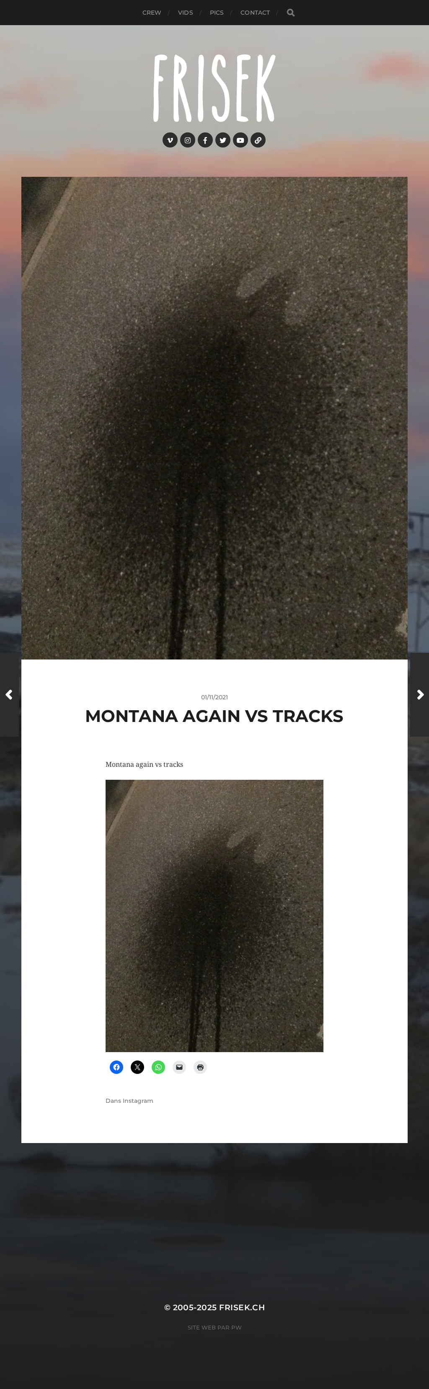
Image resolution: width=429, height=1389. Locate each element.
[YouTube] (240, 139)
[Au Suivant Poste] (419, 695)
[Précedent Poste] (9, 695)
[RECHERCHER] (291, 13)
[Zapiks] (258, 139)
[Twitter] (222, 139)
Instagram (138, 1100)
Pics (217, 12)
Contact (255, 12)
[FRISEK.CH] (215, 88)
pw (236, 1327)
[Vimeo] (170, 139)
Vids (185, 12)
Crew (152, 12)
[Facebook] (205, 139)
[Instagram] (187, 139)
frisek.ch (242, 1307)
